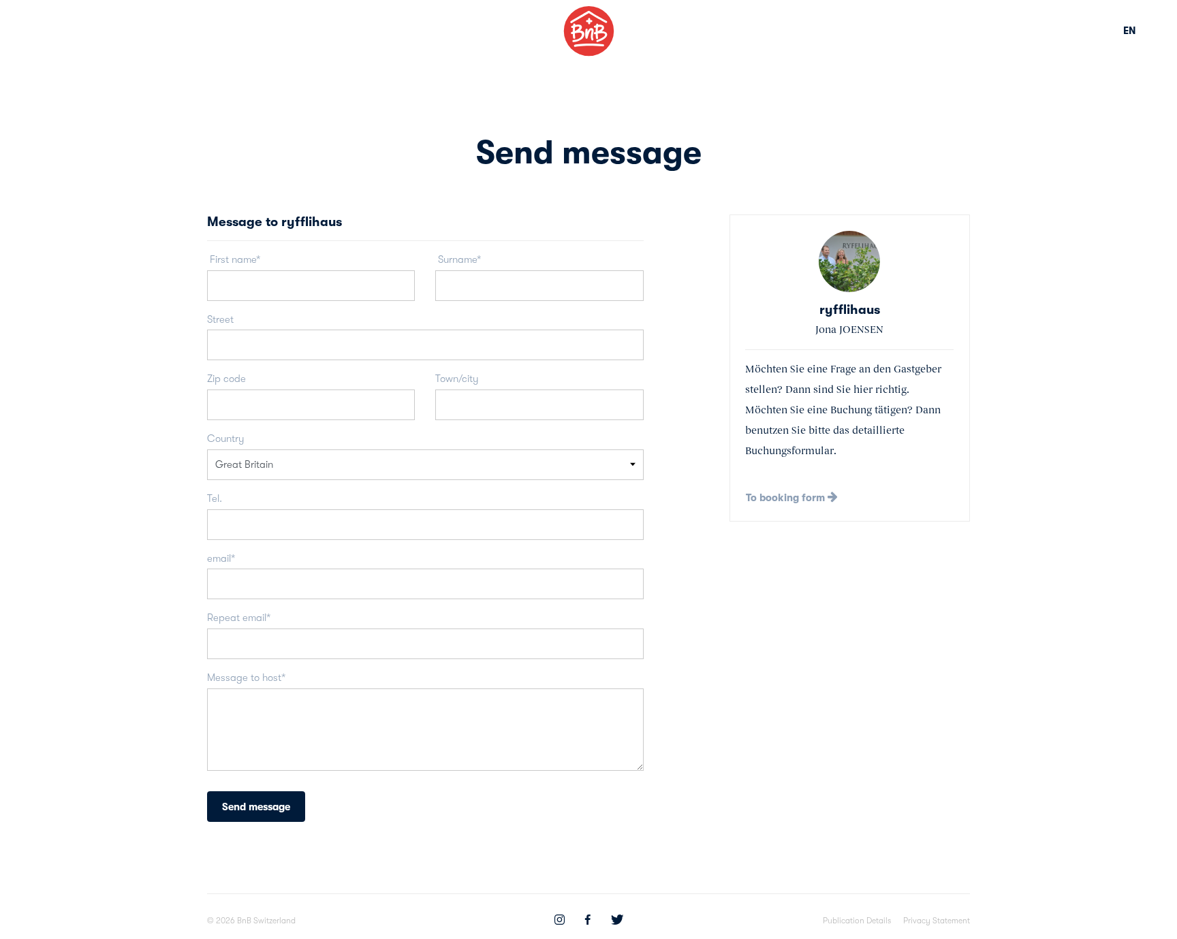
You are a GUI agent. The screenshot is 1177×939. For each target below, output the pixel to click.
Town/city (457, 378)
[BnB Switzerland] (588, 31)
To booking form (787, 498)
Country (226, 438)
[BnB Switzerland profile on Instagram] (559, 921)
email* (221, 558)
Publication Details (857, 920)
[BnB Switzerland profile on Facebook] (588, 921)
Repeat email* (238, 617)
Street (220, 319)
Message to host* (246, 677)
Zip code (226, 378)
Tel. (214, 498)
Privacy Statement (936, 920)
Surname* (458, 259)
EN (1129, 31)
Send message (256, 807)
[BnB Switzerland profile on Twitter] (617, 921)
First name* (233, 259)
